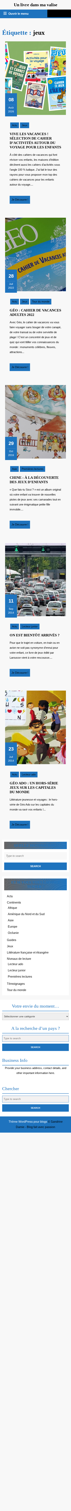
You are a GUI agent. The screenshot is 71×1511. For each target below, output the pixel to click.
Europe (12, 926)
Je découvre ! (20, 201)
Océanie (13, 932)
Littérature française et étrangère (28, 952)
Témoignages (16, 983)
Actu (14, 125)
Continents (14, 902)
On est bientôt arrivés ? (35, 635)
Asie (14, 468)
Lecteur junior (30, 626)
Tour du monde (41, 301)
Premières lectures (32, 468)
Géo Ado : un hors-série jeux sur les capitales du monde (34, 787)
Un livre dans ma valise (35, 4)
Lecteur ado (29, 774)
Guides (11, 940)
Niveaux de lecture (19, 958)
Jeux (24, 125)
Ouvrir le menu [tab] (18, 14)
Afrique (12, 907)
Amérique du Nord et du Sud (26, 914)
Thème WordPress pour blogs (28, 1121)
